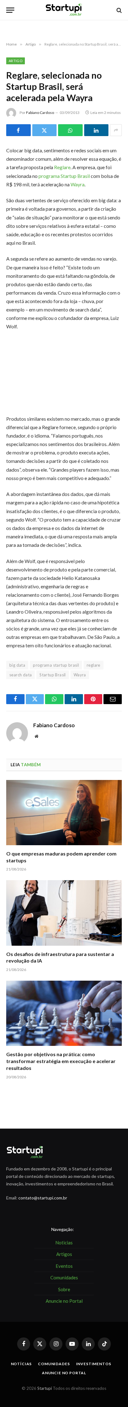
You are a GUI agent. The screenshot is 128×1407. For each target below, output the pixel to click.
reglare (93, 665)
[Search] (118, 10)
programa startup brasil (56, 665)
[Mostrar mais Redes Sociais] (116, 130)
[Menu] (10, 10)
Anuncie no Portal (64, 1372)
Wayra (78, 184)
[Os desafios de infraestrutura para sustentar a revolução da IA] (64, 912)
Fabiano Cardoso (40, 112)
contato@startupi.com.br (42, 1197)
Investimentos (93, 1363)
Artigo (15, 61)
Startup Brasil (52, 674)
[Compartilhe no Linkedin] (96, 130)
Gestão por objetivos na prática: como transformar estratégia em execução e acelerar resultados (61, 1061)
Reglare (62, 167)
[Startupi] (64, 10)
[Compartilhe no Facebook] (18, 130)
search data (20, 674)
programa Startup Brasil (65, 176)
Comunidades (54, 1363)
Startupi (44, 1388)
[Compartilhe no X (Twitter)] (44, 130)
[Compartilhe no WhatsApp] (70, 130)
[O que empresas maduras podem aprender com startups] (64, 812)
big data (17, 665)
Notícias (21, 1363)
